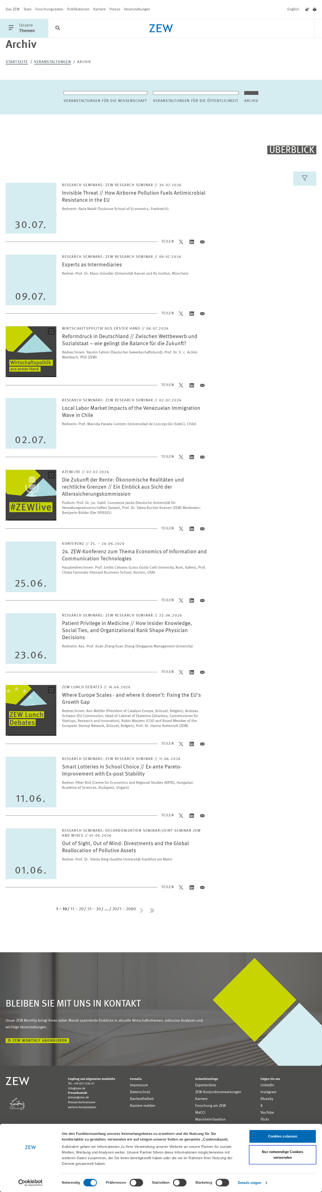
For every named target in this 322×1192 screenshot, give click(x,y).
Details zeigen (249, 1183)
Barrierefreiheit (142, 1099)
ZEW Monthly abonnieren (39, 1041)
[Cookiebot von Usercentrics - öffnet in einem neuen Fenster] (30, 1182)
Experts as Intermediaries (92, 265)
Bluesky (266, 1099)
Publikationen (78, 9)
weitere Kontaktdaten (82, 1107)
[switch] (136, 1182)
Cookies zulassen (282, 1136)
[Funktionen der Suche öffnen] (57, 28)
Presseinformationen (81, 1102)
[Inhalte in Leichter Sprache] (314, 9)
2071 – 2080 (124, 909)
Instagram (268, 1092)
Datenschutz (140, 1092)
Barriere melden (142, 1106)
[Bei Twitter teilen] (181, 241)
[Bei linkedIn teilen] (191, 241)
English (293, 9)
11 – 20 (77, 909)
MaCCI (200, 1113)
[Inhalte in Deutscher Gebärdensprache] (307, 9)
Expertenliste (205, 1085)
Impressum (139, 1085)
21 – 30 (94, 909)
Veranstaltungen (137, 9)
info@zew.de (76, 1088)
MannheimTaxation (210, 1119)
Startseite (17, 62)
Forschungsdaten (49, 9)
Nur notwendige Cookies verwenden (282, 1154)
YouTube (267, 1113)
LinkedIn (267, 1085)
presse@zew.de (78, 1097)
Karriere (99, 9)
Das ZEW (13, 9)
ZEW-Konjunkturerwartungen (218, 1092)
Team (27, 9)
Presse (114, 9)
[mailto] (202, 241)
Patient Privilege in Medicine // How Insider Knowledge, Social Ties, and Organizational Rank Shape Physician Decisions (127, 630)
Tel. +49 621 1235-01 (81, 1083)
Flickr (264, 1119)
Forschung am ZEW (210, 1106)
